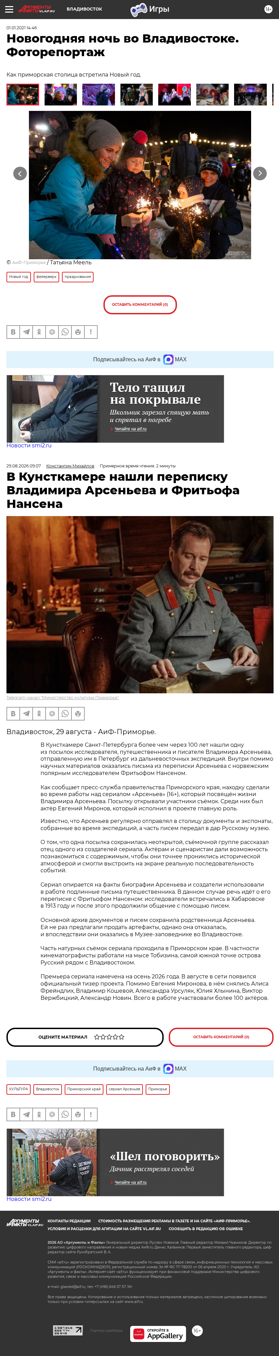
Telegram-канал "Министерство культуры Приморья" (62, 697)
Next (260, 173)
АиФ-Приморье (29, 262)
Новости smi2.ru (29, 445)
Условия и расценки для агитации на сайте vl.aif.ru (104, 1229)
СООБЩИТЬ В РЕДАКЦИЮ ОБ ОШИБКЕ (206, 1229)
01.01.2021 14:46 (21, 27)
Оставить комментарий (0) (140, 304)
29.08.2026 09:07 (23, 465)
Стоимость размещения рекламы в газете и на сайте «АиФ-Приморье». (174, 1221)
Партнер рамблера (106, 1330)
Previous (20, 173)
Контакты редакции (69, 1221)
